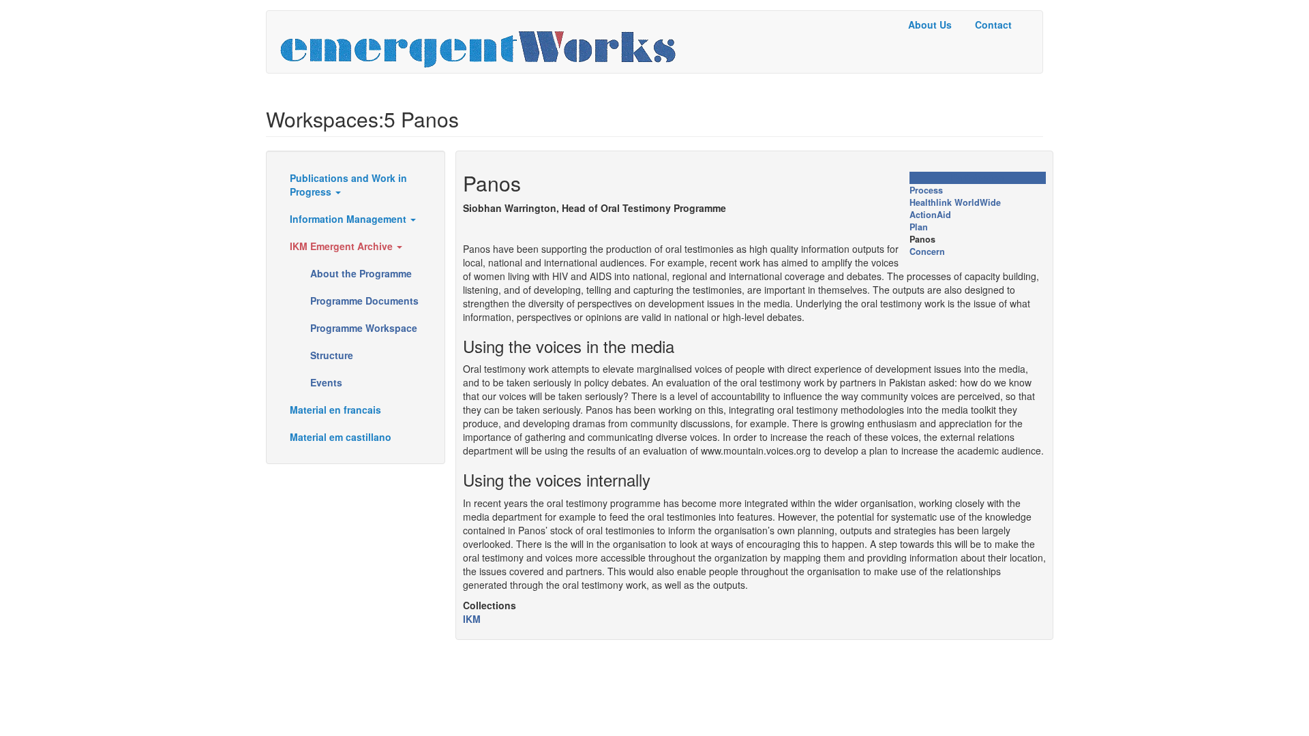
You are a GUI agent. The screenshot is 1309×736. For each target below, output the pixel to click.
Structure (331, 355)
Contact (993, 24)
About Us (930, 24)
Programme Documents (364, 300)
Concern (927, 251)
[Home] (483, 41)
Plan (918, 227)
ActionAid (930, 215)
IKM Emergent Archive (342, 246)
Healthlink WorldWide (955, 202)
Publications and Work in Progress (348, 184)
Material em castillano (340, 437)
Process (926, 190)
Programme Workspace (363, 328)
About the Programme (361, 273)
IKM (472, 619)
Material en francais (335, 409)
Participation (977, 178)
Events (326, 382)
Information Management (349, 219)
